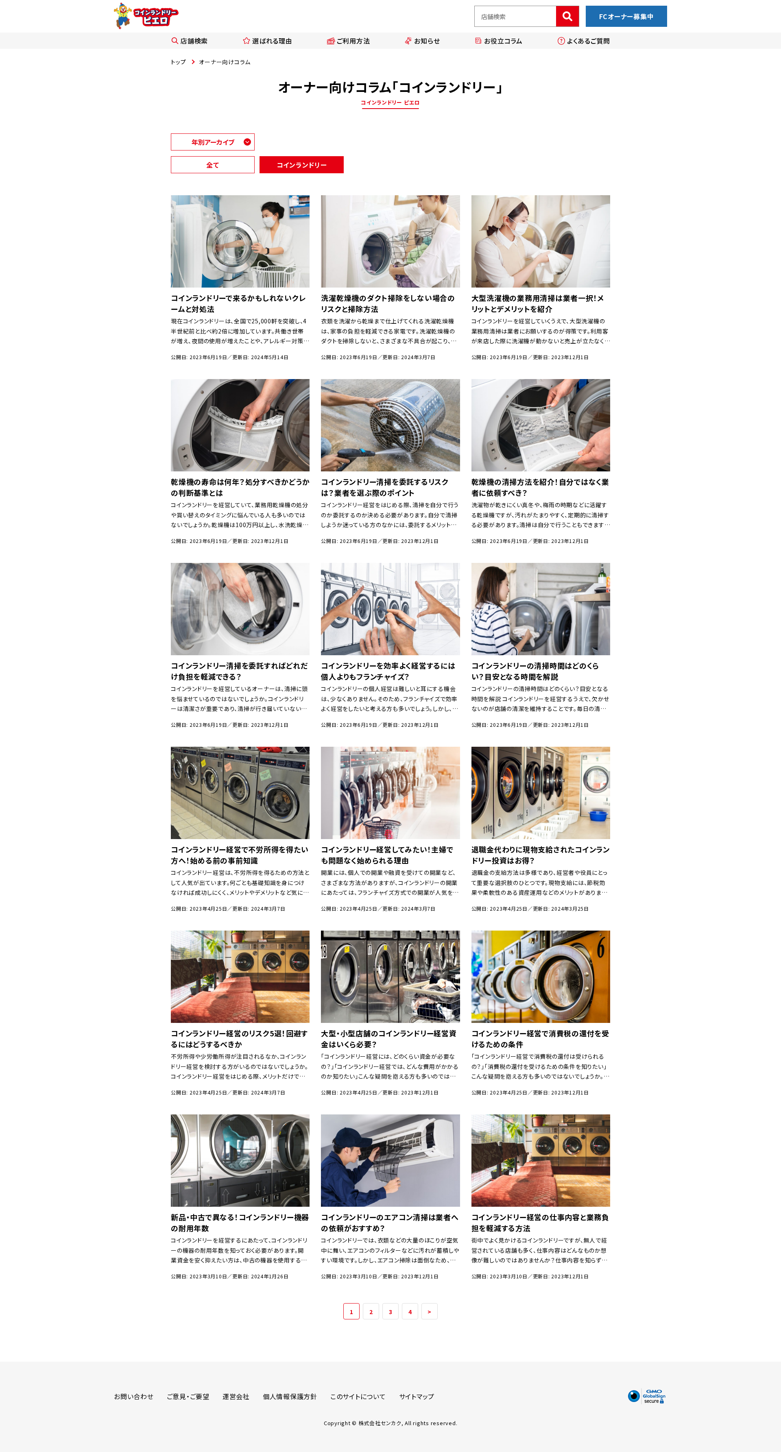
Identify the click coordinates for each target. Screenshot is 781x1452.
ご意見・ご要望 (188, 1396)
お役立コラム (503, 41)
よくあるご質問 (588, 41)
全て (212, 165)
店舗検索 (194, 41)
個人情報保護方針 (290, 1396)
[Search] (567, 16)
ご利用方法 (353, 41)
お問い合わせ (134, 1396)
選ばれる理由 (272, 41)
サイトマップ (417, 1396)
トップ (178, 62)
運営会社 (236, 1396)
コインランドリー (302, 165)
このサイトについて (358, 1396)
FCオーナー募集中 (626, 16)
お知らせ (427, 41)
